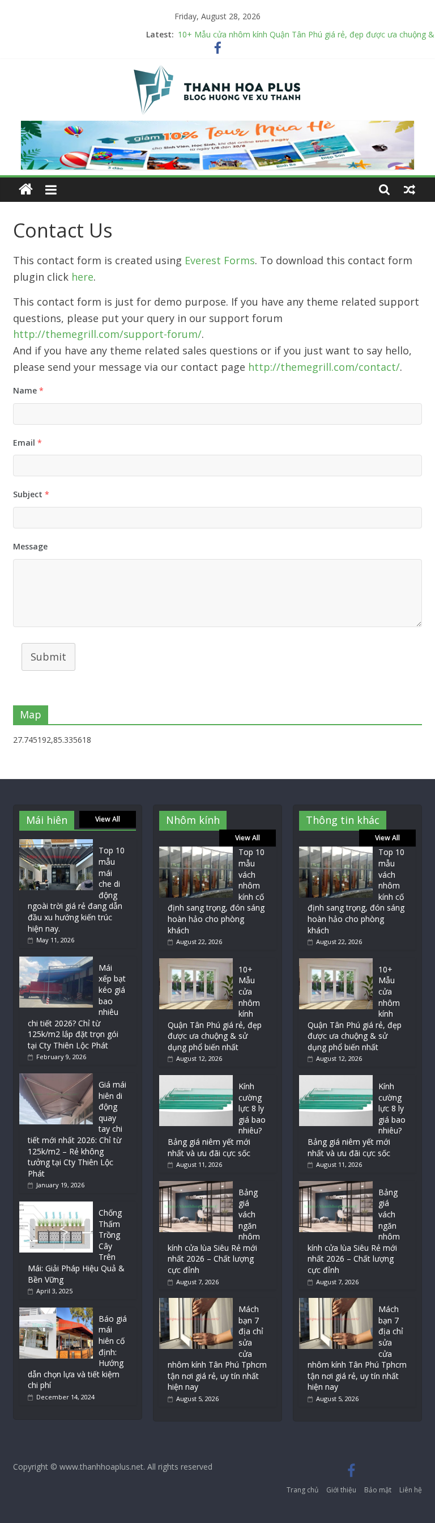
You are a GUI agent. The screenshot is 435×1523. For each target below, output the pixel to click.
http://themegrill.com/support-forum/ (107, 334)
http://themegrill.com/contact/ (324, 367)
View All (107, 819)
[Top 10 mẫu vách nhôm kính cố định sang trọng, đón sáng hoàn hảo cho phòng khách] (196, 852)
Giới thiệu (341, 1490)
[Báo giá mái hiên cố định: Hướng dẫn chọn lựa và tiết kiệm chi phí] (56, 1313)
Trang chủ (302, 1490)
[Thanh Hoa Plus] (26, 189)
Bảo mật (377, 1490)
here (82, 277)
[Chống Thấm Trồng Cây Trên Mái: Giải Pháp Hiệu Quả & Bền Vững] (56, 1207)
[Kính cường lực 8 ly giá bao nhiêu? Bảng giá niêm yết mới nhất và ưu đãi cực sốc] (196, 1080)
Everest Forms (220, 260)
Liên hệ (410, 1490)
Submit (48, 656)
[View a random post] (409, 189)
